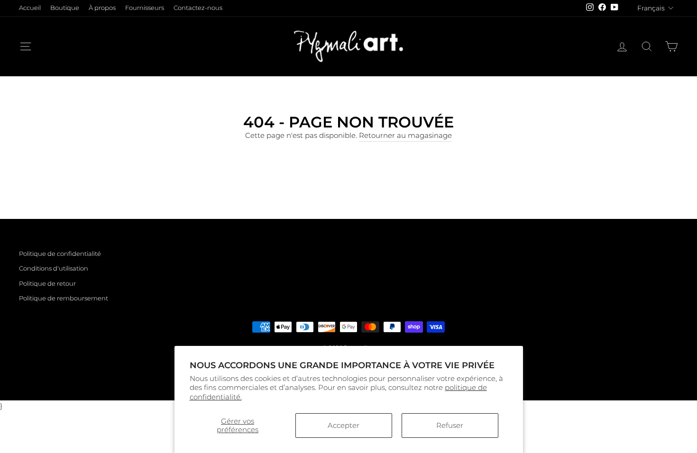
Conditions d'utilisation (53, 268)
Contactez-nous (198, 7)
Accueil (30, 7)
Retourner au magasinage (405, 135)
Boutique (64, 7)
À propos (102, 7)
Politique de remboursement (63, 298)
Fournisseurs (144, 7)
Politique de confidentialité (60, 253)
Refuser (449, 425)
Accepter (343, 425)
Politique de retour (47, 283)
